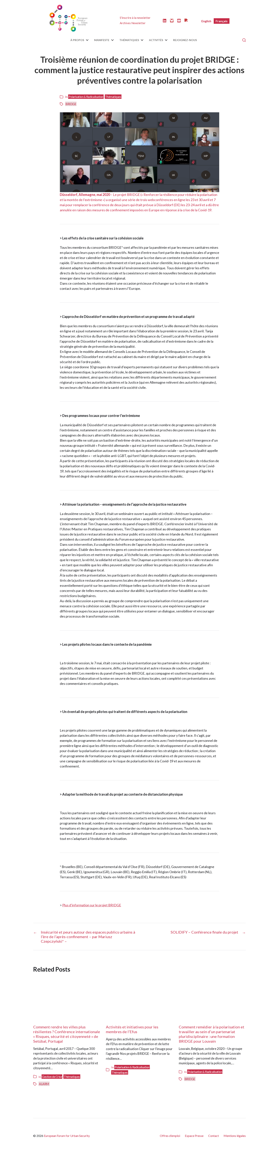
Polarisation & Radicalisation (86, 96)
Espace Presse (194, 1135)
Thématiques (129, 40)
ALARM (44, 1084)
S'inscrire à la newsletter (135, 17)
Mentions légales (235, 1135)
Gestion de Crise (52, 1076)
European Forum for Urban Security (67, 1135)
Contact (213, 1135)
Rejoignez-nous (185, 40)
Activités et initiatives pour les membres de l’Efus (132, 1029)
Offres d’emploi (170, 1135)
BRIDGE (70, 104)
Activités (156, 40)
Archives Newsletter (133, 23)
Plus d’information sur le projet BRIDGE (91, 905)
